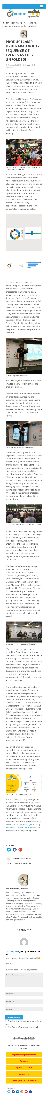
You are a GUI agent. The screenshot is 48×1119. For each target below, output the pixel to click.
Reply (8, 963)
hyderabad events (20, 859)
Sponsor (24, 1061)
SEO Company (12, 951)
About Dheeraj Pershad (17, 888)
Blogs (27, 65)
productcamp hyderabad (17, 863)
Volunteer (24, 1074)
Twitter (19, 827)
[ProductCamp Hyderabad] (24, 16)
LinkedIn (10, 827)
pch (30, 859)
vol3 (31, 863)
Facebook (34, 824)
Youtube (29, 827)
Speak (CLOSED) (24, 1067)
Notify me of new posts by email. (23, 1027)
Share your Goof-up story (24, 1080)
